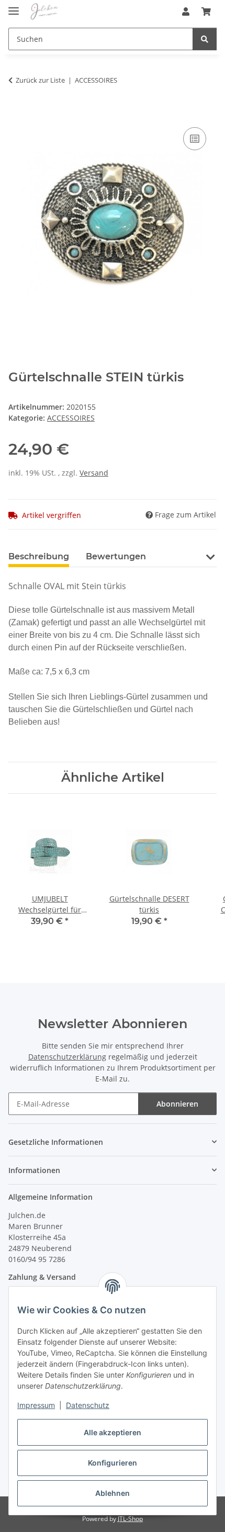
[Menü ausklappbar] (13, 6)
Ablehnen (112, 1493)
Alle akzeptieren (112, 1432)
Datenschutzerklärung (67, 1057)
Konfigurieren (112, 1462)
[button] (185, 11)
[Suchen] (205, 39)
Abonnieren (177, 1104)
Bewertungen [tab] (116, 556)
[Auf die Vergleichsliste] (194, 138)
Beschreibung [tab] (38, 556)
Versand (94, 473)
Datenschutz (87, 1405)
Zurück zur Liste (40, 80)
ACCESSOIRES (71, 418)
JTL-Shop (130, 1518)
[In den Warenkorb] (16, 113)
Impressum (36, 1405)
